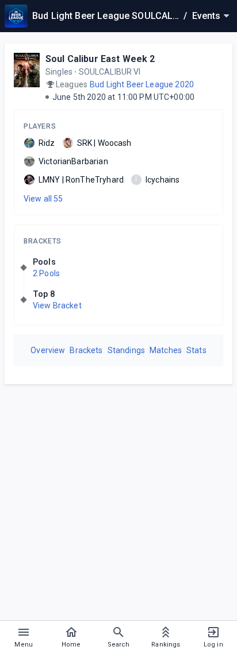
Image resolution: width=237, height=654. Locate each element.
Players (40, 126)
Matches (166, 350)
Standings (126, 350)
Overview (47, 350)
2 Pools (46, 273)
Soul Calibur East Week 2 (100, 58)
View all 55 (43, 198)
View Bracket (57, 305)
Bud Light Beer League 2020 (142, 84)
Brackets (43, 241)
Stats (196, 350)
